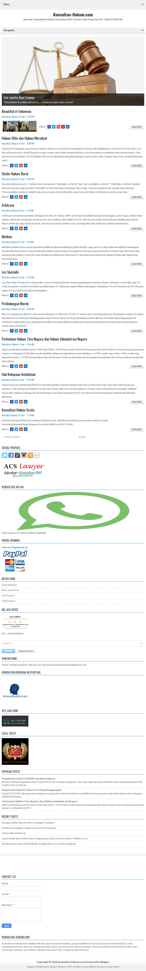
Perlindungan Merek (15, 304)
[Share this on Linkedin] (67, 127)
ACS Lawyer (9, 601)
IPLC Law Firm (10, 590)
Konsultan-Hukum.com (73, 14)
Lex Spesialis (10, 272)
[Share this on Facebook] (49, 127)
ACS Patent (8, 595)
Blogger (105, 962)
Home (82, 437)
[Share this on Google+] (58, 127)
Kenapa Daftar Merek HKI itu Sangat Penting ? (28, 822)
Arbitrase (8, 205)
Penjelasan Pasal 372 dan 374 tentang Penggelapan (32, 790)
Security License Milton (85, 967)
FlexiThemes (42, 967)
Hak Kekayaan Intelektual (18, 374)
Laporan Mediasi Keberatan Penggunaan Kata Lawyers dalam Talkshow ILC (45, 838)
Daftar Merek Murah (14, 833)
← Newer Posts (11, 437)
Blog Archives (26, 651)
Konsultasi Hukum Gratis (18, 410)
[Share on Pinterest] (63, 127)
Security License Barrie (108, 967)
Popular (8, 651)
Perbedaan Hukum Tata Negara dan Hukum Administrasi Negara (44, 339)
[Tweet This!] (54, 127)
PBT (70, 967)
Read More (137, 127)
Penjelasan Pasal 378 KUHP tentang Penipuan (28, 778)
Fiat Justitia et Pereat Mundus (22, 97)
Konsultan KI (9, 585)
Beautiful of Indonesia (16, 111)
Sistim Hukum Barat (15, 174)
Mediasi (7, 237)
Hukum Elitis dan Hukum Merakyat (24, 138)
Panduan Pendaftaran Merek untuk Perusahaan (29, 828)
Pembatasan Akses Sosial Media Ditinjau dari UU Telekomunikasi (39, 843)
